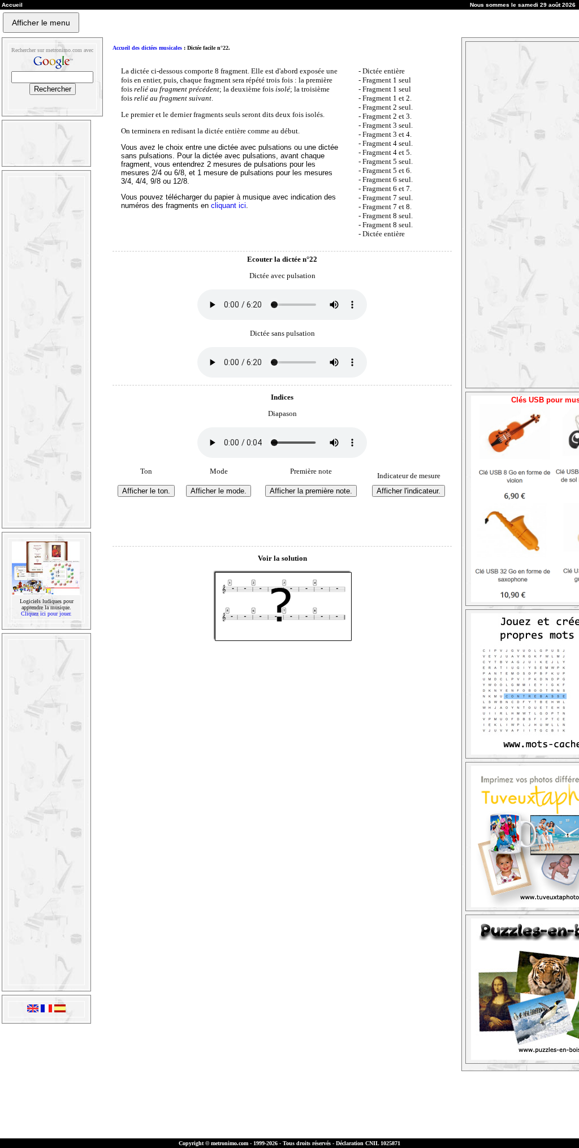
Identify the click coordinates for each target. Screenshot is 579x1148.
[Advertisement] (45, 349)
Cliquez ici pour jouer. (46, 613)
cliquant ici (228, 205)
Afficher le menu (41, 22)
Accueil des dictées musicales (147, 48)
